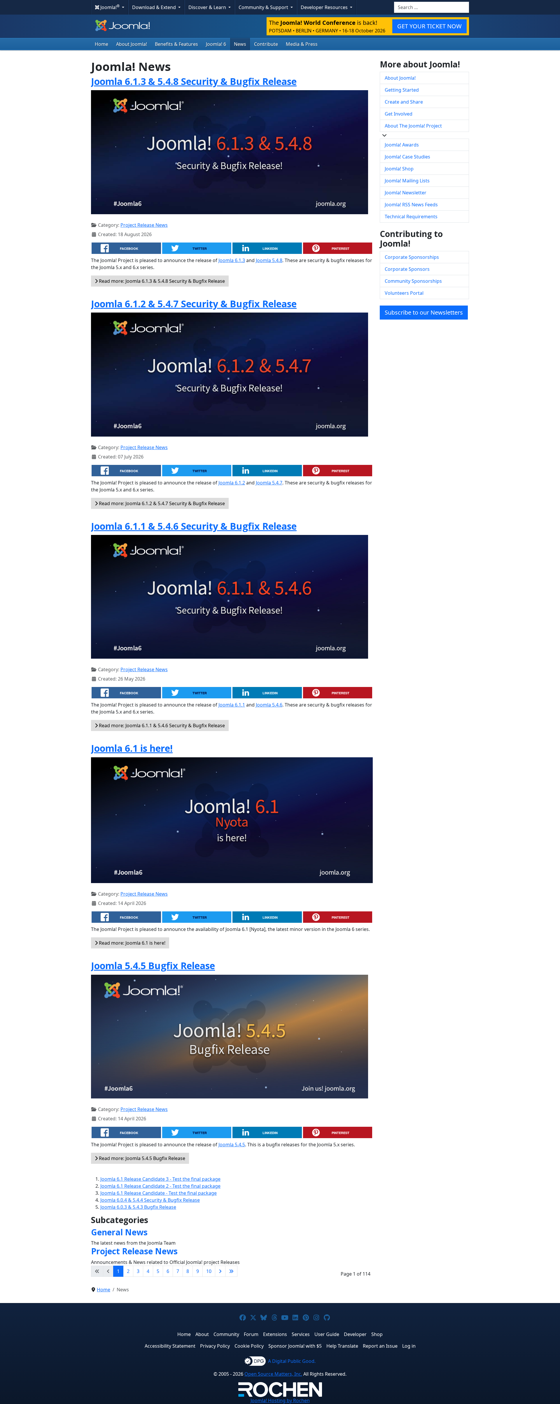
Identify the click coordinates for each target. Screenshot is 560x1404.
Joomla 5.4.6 (269, 705)
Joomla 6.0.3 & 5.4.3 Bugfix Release (138, 1207)
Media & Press (302, 44)
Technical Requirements (411, 216)
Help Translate (342, 1346)
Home (101, 44)
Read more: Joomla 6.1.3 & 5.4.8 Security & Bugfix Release (161, 281)
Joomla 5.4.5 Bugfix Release (153, 965)
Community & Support (264, 7)
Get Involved (398, 114)
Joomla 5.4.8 (269, 260)
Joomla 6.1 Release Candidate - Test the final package (158, 1193)
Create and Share (404, 102)
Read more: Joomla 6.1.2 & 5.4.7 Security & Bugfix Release (161, 503)
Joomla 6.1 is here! (132, 748)
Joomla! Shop (399, 168)
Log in (409, 1346)
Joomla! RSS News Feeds (411, 204)
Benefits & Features (176, 44)
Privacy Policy (215, 1346)
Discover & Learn (207, 7)
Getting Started (402, 90)
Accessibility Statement (170, 1346)
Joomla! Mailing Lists (407, 180)
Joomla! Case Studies (407, 157)
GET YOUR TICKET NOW (429, 26)
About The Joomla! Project (413, 126)
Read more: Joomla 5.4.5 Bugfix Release (141, 1158)
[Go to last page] (231, 1271)
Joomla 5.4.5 (231, 1144)
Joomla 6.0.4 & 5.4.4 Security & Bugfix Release (150, 1200)
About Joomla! (131, 44)
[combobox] (431, 7)
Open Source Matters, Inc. (273, 1374)
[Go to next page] (220, 1271)
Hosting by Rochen (280, 1400)
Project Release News (144, 225)
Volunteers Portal (404, 293)
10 (208, 1271)
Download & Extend (154, 7)
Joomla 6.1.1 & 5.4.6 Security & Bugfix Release (194, 526)
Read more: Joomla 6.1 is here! (131, 943)
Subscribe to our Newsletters (424, 312)
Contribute (266, 44)
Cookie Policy (249, 1346)
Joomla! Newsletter (405, 192)
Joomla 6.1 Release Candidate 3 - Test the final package (160, 1179)
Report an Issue (380, 1346)
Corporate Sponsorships (412, 257)
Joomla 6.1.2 (231, 482)
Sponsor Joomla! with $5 (295, 1346)
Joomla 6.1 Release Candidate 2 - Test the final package (160, 1186)
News (240, 44)
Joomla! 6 (216, 44)
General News (119, 1232)
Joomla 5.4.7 (269, 482)
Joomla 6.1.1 (231, 705)
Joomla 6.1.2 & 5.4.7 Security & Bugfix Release (194, 303)
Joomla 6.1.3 (231, 260)
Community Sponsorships (413, 281)
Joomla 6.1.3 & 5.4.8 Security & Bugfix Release (194, 81)
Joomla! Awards (402, 145)
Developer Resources (325, 7)
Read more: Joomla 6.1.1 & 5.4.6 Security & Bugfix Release (161, 725)
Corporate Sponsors (407, 269)
